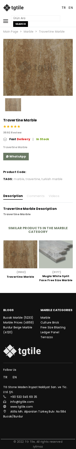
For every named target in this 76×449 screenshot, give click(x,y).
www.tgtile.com (21, 407)
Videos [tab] (54, 196)
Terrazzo (47, 337)
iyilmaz (38, 447)
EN (71, 7)
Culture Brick (50, 322)
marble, (19, 179)
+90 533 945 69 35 (23, 397)
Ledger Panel (50, 332)
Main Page (10, 32)
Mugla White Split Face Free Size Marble (56, 278)
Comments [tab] (36, 196)
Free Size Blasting (53, 327)
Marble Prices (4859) (18, 322)
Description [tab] (13, 196)
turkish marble (51, 179)
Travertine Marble (52, 32)
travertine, (33, 179)
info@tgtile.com (22, 402)
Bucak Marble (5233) (18, 318)
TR (64, 7)
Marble (29, 32)
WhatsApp (17, 156)
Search (20, 24)
